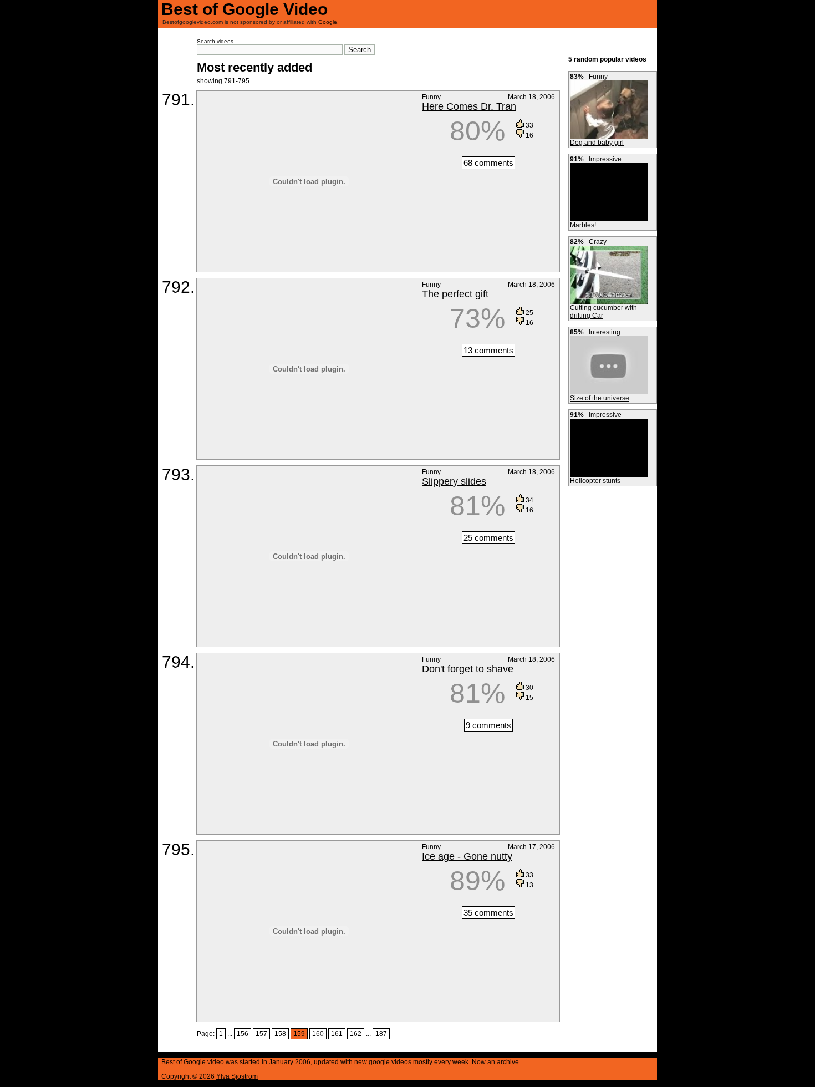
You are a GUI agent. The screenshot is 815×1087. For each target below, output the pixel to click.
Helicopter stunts (595, 481)
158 (280, 1034)
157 (261, 1034)
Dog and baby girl (597, 142)
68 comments (488, 162)
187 (381, 1034)
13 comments (488, 350)
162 (355, 1034)
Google (327, 22)
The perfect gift (455, 293)
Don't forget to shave (467, 668)
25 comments (488, 537)
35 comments (488, 912)
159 (299, 1034)
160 (318, 1034)
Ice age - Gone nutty (467, 856)
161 (337, 1034)
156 (242, 1034)
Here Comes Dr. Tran (469, 106)
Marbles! (583, 225)
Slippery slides (454, 481)
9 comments (488, 725)
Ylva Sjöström (237, 1076)
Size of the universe (599, 398)
